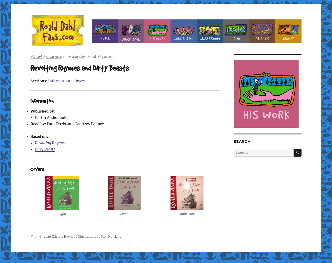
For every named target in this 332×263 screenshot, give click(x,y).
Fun (236, 31)
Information (59, 81)
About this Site (288, 31)
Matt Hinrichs (111, 237)
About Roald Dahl (131, 31)
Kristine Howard (63, 237)
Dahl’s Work (157, 31)
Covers (80, 81)
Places (262, 31)
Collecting (184, 31)
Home (105, 31)
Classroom (210, 31)
